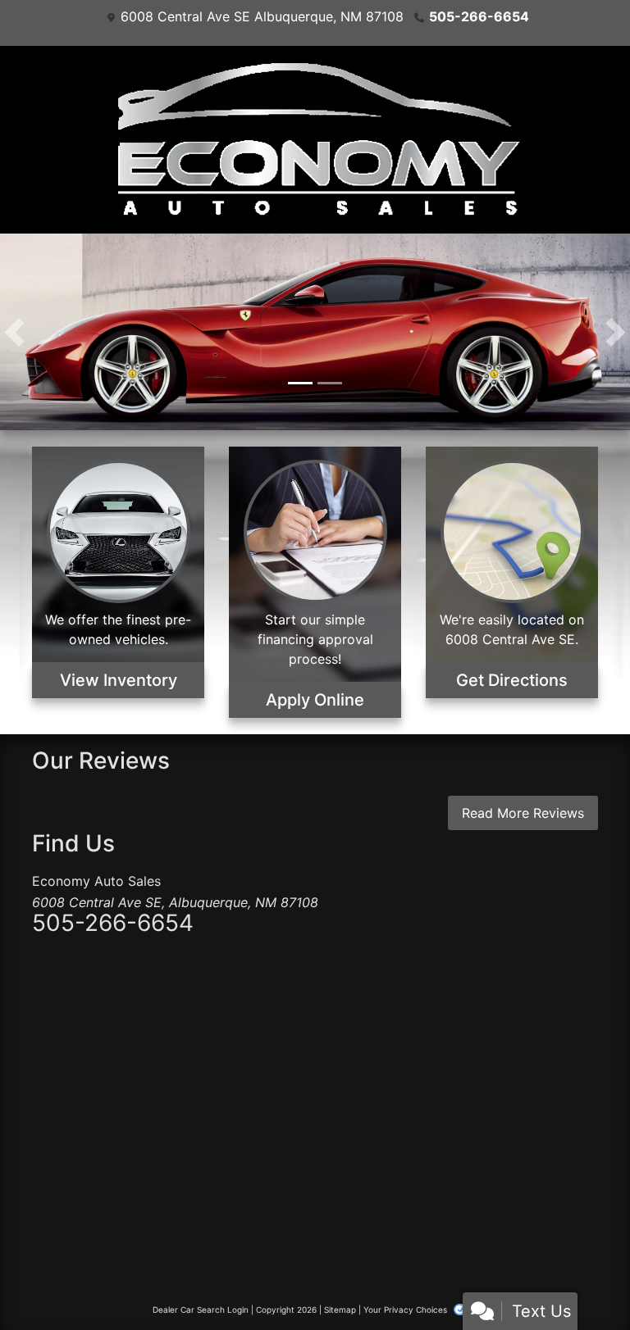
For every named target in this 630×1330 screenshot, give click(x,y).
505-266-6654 (479, 16)
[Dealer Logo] (315, 139)
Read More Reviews (523, 813)
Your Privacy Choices (406, 1309)
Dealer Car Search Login (201, 1309)
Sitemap (340, 1309)
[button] (14, 332)
